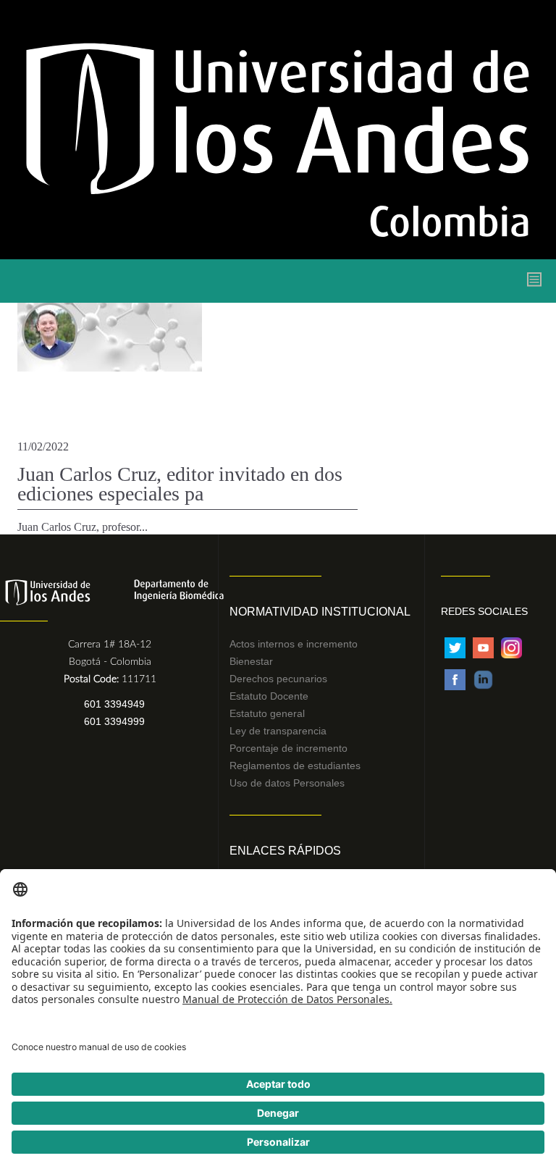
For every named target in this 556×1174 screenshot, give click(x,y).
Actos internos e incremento (293, 644)
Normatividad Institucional (319, 611)
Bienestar (251, 661)
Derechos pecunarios (278, 679)
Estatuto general (267, 713)
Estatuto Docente (268, 696)
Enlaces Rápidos (285, 850)
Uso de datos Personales (287, 783)
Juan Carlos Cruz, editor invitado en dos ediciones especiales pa (179, 484)
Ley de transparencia (278, 731)
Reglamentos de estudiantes (295, 765)
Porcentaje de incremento (288, 748)
